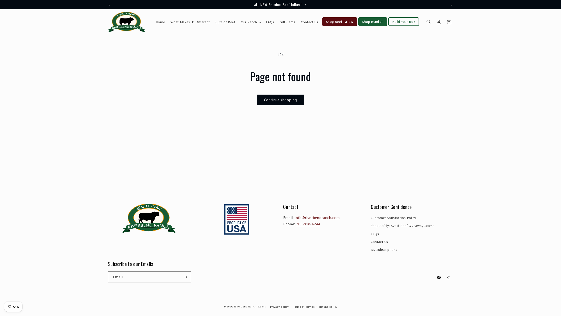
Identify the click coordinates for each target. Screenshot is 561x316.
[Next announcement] (451, 4)
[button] (250, 22)
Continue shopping (280, 99)
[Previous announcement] (109, 4)
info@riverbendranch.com (317, 217)
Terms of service (304, 306)
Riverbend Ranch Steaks (250, 306)
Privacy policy (279, 306)
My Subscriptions (384, 249)
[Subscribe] (185, 276)
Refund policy (328, 306)
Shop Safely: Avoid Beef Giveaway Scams (403, 225)
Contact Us (379, 241)
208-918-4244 (308, 223)
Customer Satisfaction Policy (393, 217)
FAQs (375, 233)
